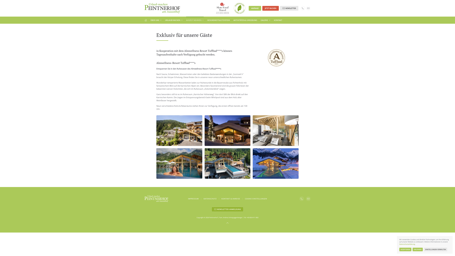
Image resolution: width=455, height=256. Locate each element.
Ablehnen (417, 249)
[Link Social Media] (302, 199)
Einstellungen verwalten (435, 249)
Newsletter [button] (290, 8)
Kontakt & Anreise (230, 199)
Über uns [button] (154, 20)
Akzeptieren (405, 249)
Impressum (193, 199)
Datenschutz (210, 199)
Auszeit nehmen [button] (193, 20)
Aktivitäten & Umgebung (245, 20)
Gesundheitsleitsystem (218, 20)
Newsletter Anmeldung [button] (229, 209)
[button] (179, 130)
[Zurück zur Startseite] (162, 8)
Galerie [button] (264, 20)
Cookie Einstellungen (256, 199)
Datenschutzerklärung (407, 244)
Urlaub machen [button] (172, 20)
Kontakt (278, 20)
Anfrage (255, 8)
